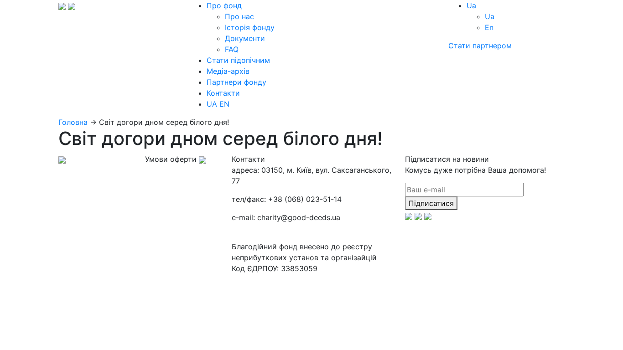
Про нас (239, 16)
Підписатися (431, 203)
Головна (73, 122)
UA (212, 103)
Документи (245, 38)
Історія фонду (250, 27)
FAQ (232, 49)
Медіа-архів (228, 71)
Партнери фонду (236, 82)
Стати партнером (480, 45)
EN (224, 103)
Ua (489, 16)
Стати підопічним (238, 60)
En (489, 27)
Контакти (223, 93)
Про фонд (224, 5)
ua (471, 5)
